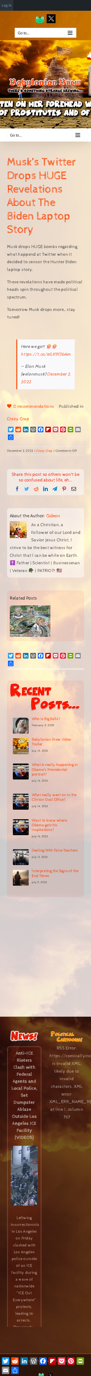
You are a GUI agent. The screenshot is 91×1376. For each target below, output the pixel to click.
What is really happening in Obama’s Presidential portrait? (55, 769)
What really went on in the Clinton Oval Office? (54, 797)
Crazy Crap (18, 419)
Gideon (53, 516)
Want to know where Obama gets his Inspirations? (49, 825)
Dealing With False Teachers (55, 850)
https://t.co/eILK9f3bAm (46, 354)
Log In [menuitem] (6, 5)
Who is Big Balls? (46, 719)
